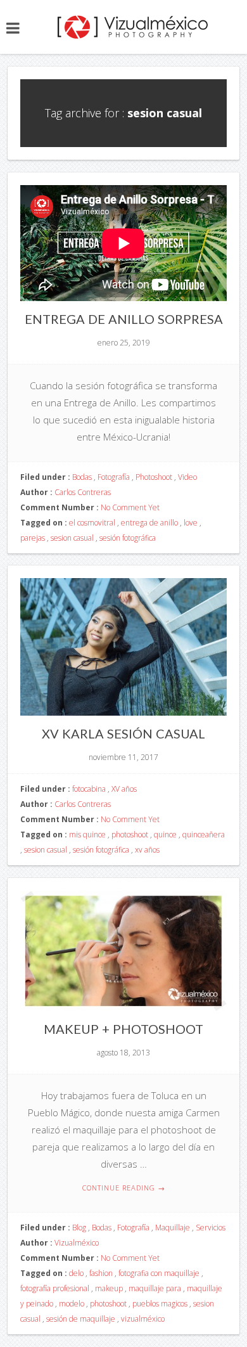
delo (76, 1273)
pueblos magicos (159, 1303)
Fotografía (114, 477)
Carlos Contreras (82, 492)
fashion (101, 1273)
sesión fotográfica (127, 537)
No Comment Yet (130, 507)
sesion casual (72, 537)
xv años (147, 849)
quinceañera (203, 834)
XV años (124, 788)
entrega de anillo (149, 522)
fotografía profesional (54, 1288)
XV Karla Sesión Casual (123, 733)
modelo (71, 1303)
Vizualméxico (76, 1242)
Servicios (210, 1227)
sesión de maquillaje (80, 1318)
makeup (109, 1288)
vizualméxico (143, 1318)
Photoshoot (154, 477)
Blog (79, 1227)
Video (187, 477)
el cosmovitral (92, 522)
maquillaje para (155, 1288)
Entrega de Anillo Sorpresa (124, 318)
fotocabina (89, 788)
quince (165, 834)
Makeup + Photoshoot (123, 1028)
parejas (32, 537)
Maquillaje (172, 1227)
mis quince (87, 834)
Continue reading (123, 1187)
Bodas (82, 477)
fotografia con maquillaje (159, 1273)
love (191, 522)
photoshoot (129, 834)
